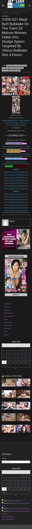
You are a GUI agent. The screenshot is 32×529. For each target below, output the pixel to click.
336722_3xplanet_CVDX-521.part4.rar (16, 180)
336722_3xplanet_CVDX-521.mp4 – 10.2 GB (16, 146)
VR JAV (5, 331)
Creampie (20, 68)
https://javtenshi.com (8, 516)
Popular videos (8, 322)
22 (24, 359)
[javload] (5, 223)
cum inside (5, 70)
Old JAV (6, 319)
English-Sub (7, 310)
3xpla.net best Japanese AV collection (19, 508)
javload (11, 221)
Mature (11, 70)
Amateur (9, 65)
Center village (12, 68)
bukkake (24, 65)
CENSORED (5, 68)
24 (4, 362)
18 (8, 359)
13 (17, 355)
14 (20, 355)
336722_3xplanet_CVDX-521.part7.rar (16, 188)
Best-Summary (16, 65)
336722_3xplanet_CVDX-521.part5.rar (16, 183)
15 (24, 355)
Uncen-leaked (8, 325)
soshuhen (17, 70)
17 (4, 359)
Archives (4, 458)
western (6, 335)
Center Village (18, 118)
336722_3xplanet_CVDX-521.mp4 (16, 162)
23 (28, 359)
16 (28, 355)
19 (12, 359)
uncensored (7, 328)
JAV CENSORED (5, 12)
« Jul (15, 368)
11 (8, 355)
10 (4, 355)
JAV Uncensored (8, 316)
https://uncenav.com (8, 519)
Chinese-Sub (7, 307)
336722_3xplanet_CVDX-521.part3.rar (16, 178)
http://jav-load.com (13, 223)
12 (12, 355)
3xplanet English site (16, 500)
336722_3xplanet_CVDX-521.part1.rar (16, 172)
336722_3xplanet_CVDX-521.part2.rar (16, 175)
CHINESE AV (7, 304)
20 (17, 359)
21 (20, 359)
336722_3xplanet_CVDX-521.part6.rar (16, 186)
